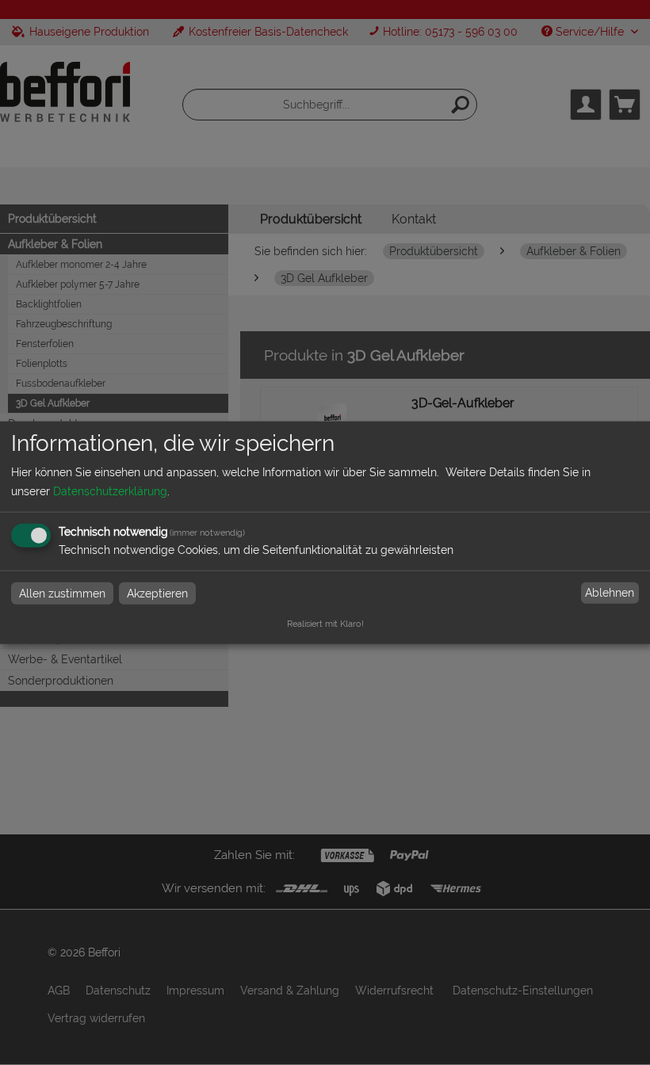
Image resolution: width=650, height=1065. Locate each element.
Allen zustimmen (62, 592)
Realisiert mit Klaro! (325, 622)
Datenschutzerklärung (110, 490)
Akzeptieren (157, 592)
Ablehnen (609, 592)
